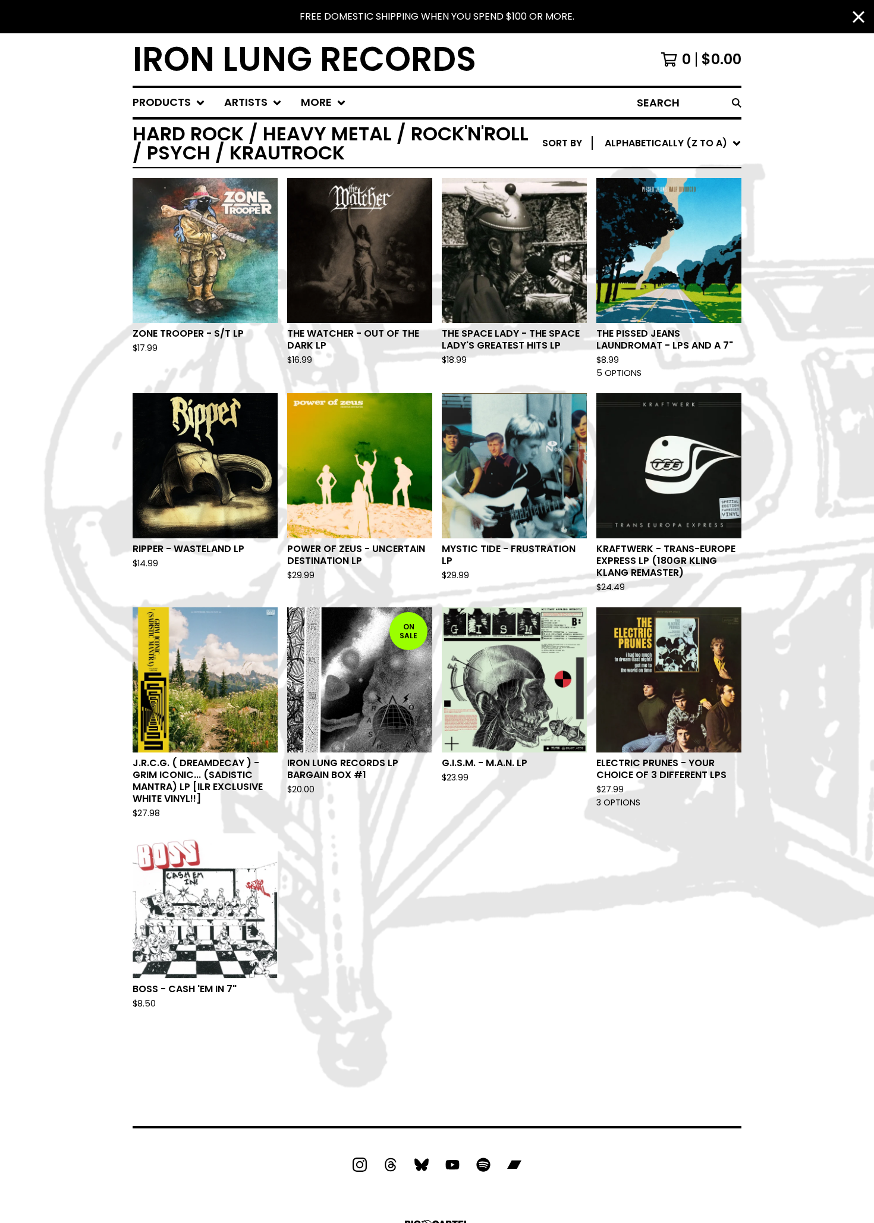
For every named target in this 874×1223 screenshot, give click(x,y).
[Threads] (390, 1164)
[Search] (736, 102)
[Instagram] (359, 1164)
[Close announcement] (858, 17)
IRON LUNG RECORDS (304, 59)
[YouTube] (452, 1164)
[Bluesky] (421, 1164)
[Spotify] (483, 1164)
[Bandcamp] (514, 1164)
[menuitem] (169, 102)
